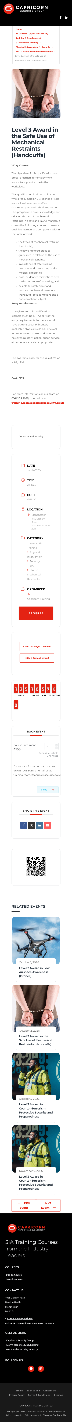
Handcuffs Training (28, 42)
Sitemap (58, 1394)
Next (44, 789)
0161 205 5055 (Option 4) (20, 1318)
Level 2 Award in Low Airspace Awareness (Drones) (34, 972)
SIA (17, 51)
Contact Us (49, 1390)
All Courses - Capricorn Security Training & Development (32, 35)
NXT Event (46, 1205)
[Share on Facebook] (23, 825)
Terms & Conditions (39, 1394)
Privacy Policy (16, 1394)
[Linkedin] (41, 1369)
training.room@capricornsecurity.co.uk (31, 1323)
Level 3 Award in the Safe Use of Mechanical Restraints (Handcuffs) (35, 1040)
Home (19, 29)
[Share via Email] (47, 825)
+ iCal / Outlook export (37, 658)
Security (46, 47)
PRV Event (25, 1205)
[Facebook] (31, 1369)
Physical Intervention (27, 47)
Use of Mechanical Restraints (38, 51)
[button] (7, 18)
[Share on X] (31, 825)
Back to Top (33, 1390)
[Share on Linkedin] (39, 825)
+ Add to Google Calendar (37, 646)
